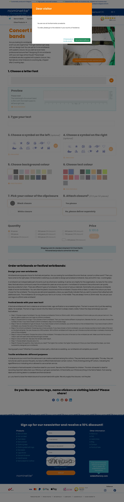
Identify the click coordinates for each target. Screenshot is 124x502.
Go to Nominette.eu (82, 40)
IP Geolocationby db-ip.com (68, 40)
